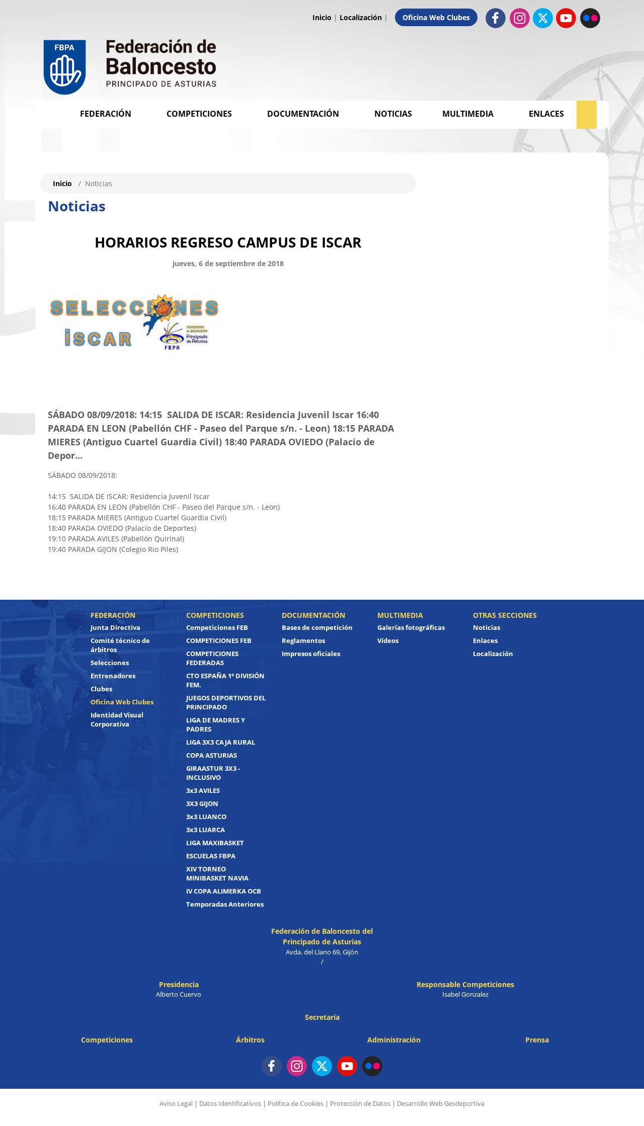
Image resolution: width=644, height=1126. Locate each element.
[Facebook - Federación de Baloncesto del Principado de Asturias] (496, 17)
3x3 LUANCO (206, 816)
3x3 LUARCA (205, 829)
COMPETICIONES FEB (219, 640)
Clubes (101, 688)
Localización (361, 17)
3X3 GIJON (202, 803)
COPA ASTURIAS (211, 755)
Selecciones (110, 662)
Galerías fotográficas (411, 627)
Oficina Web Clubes (436, 17)
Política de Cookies (296, 1103)
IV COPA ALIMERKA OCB (223, 891)
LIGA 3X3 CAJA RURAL (220, 742)
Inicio (322, 17)
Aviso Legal (176, 1103)
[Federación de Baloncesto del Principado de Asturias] (131, 64)
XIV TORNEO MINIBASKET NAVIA (217, 873)
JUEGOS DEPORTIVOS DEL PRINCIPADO (226, 702)
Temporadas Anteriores (225, 904)
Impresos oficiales (311, 653)
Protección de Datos (360, 1103)
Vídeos (387, 640)
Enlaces (546, 113)
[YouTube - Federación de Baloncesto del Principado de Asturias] (347, 1066)
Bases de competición (317, 627)
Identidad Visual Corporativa (117, 719)
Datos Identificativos (230, 1103)
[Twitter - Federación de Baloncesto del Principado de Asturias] (543, 18)
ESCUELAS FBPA (210, 855)
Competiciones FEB (217, 627)
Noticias (393, 113)
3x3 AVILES (203, 790)
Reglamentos (303, 640)
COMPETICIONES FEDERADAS (212, 658)
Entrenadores (113, 675)
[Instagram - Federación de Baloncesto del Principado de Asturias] (520, 17)
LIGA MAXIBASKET (215, 842)
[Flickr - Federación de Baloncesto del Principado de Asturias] (590, 17)
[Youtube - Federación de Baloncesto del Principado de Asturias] (566, 17)
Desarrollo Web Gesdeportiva (441, 1103)
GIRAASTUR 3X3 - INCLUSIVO (213, 773)
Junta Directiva (115, 627)
